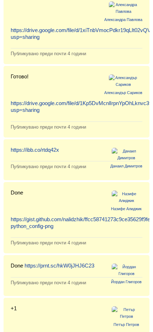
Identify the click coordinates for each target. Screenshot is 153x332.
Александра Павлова (123, 19)
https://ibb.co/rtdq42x (35, 150)
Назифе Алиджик (126, 209)
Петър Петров (126, 324)
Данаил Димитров (126, 166)
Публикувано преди (48, 53)
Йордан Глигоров (126, 282)
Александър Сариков (123, 92)
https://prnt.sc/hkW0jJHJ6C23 (59, 266)
